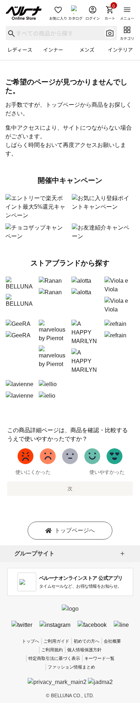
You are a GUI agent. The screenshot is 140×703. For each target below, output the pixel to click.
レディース (19, 49)
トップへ (30, 641)
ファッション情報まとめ (71, 667)
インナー (53, 49)
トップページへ (75, 530)
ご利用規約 (52, 649)
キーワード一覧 (99, 658)
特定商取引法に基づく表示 (54, 658)
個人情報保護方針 (84, 649)
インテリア (120, 49)
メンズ (86, 49)
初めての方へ (86, 641)
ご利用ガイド (56, 641)
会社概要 (112, 641)
